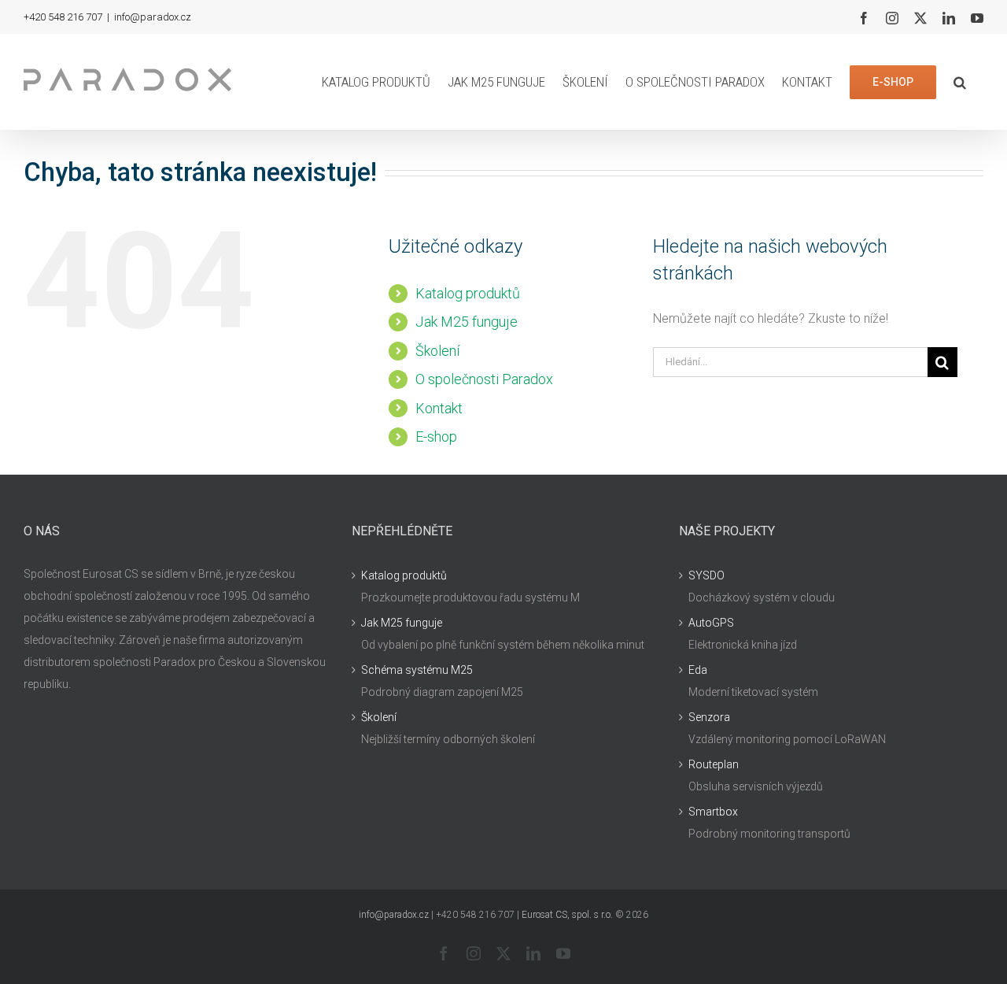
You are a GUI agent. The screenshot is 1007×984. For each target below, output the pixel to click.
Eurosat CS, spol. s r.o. (567, 914)
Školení (437, 350)
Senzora (709, 717)
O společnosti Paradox (484, 379)
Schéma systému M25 (417, 670)
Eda (697, 670)
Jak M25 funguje (466, 321)
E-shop (436, 436)
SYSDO (706, 575)
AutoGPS (711, 622)
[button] (960, 82)
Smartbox (713, 811)
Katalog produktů (467, 293)
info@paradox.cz (152, 17)
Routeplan (713, 764)
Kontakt (439, 408)
